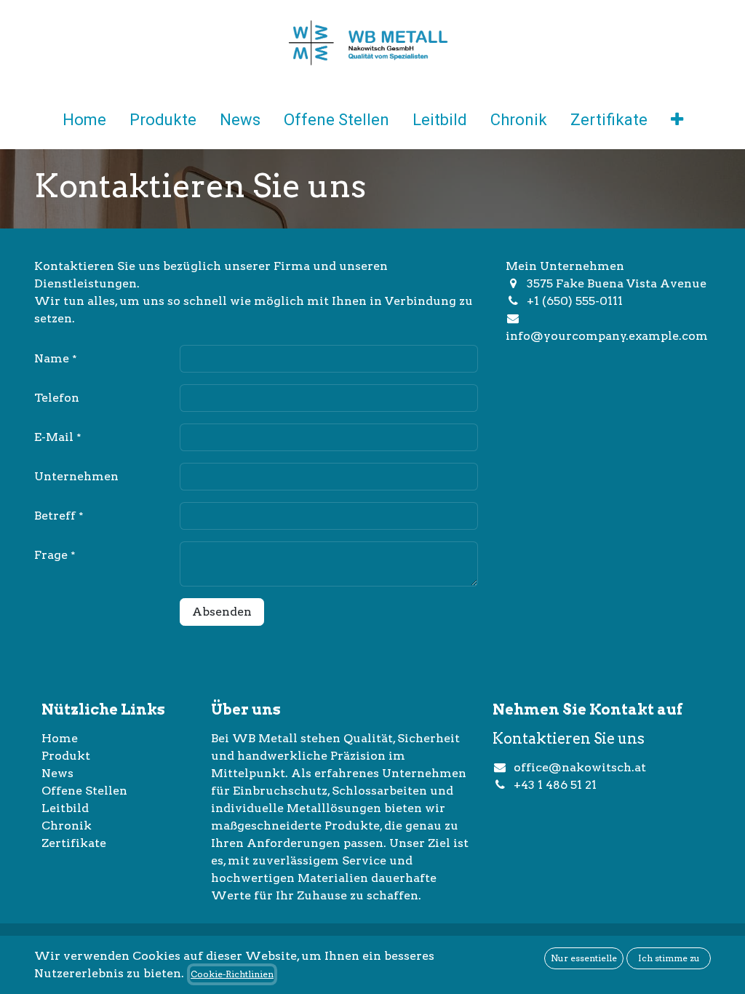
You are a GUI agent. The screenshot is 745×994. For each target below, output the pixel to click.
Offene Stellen (84, 791)
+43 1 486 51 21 (556, 785)
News (57, 773)
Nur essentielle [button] (584, 958)
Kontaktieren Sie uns (569, 738)
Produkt (65, 756)
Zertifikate (73, 843)
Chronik (66, 825)
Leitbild (65, 808)
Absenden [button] (222, 612)
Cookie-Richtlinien (232, 974)
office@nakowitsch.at (580, 767)
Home (59, 738)
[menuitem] (84, 122)
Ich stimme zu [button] (669, 958)
